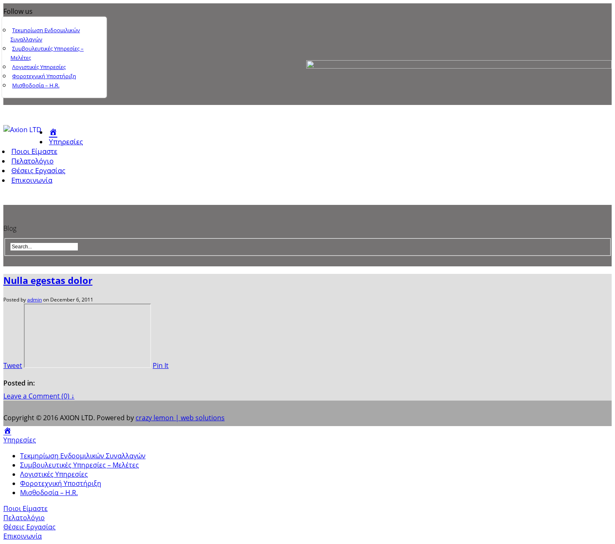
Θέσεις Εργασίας (38, 170)
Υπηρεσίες (66, 141)
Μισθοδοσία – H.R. (35, 85)
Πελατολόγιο (32, 161)
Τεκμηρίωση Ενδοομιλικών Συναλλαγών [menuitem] (83, 455)
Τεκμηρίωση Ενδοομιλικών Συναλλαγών (45, 34)
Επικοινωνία (31, 180)
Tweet (12, 365)
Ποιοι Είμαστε (34, 151)
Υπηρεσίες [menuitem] (19, 439)
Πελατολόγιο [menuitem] (24, 517)
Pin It (161, 365)
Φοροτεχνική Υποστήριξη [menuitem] (60, 483)
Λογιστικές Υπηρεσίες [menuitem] (54, 474)
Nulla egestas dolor (47, 280)
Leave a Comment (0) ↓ (38, 396)
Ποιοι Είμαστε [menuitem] (25, 508)
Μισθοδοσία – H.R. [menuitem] (49, 492)
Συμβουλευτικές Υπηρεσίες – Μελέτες (47, 53)
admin (34, 299)
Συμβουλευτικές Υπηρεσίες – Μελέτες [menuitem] (79, 465)
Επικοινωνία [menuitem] (22, 536)
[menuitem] (7, 430)
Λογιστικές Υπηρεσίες (39, 67)
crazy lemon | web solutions (180, 417)
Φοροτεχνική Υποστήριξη (44, 76)
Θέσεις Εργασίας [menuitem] (29, 526)
